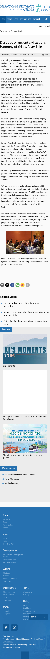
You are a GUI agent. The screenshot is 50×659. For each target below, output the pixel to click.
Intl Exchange (9, 588)
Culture (6, 569)
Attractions (27, 592)
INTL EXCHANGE (6, 26)
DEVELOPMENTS (25, 19)
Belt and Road (16, 31)
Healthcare (27, 608)
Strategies (6, 611)
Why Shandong (9, 592)
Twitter (14, 627)
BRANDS (17, 26)
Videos (5, 528)
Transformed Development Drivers (20, 475)
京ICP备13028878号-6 (11, 648)
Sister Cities (7, 601)
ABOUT (9, 19)
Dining (26, 595)
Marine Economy (12, 483)
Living (26, 601)
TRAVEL (24, 26)
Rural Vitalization (12, 479)
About (6, 515)
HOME (3, 19)
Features (6, 329)
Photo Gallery (8, 525)
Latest (5, 538)
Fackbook (6, 627)
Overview (6, 519)
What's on (6, 573)
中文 (36, 26)
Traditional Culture (10, 579)
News (5, 534)
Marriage (26, 617)
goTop (25, 655)
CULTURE (36, 19)
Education (27, 614)
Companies (7, 614)
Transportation (29, 611)
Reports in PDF (8, 544)
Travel (26, 588)
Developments (8, 468)
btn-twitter (46, 19)
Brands (6, 607)
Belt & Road (7, 598)
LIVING (31, 26)
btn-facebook (39, 19)
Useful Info (27, 620)
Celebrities (7, 582)
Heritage (6, 576)
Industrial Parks (8, 595)
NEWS (16, 19)
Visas (25, 605)
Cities (5, 522)
